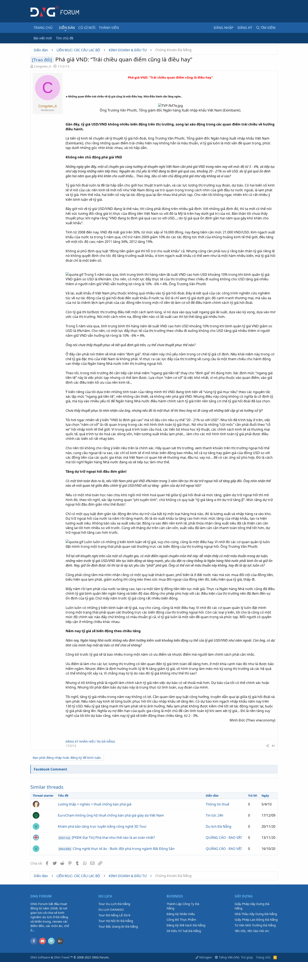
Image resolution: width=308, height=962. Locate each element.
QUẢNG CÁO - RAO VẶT (224, 837)
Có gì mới (86, 27)
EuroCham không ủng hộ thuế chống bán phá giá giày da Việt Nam (111, 815)
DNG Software (40, 957)
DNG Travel (62, 957)
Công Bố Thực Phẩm (181, 919)
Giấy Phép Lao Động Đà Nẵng (256, 919)
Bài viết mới (43, 38)
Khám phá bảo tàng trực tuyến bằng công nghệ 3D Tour (102, 826)
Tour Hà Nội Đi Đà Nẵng (115, 921)
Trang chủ (43, 27)
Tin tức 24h (214, 815)
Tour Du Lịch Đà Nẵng (114, 904)
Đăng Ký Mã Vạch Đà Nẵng (186, 925)
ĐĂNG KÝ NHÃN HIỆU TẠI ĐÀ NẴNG (90, 741)
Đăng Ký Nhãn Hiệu (181, 914)
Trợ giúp (247, 957)
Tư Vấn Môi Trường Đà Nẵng (255, 925)
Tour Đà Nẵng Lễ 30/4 (114, 915)
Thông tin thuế (217, 804)
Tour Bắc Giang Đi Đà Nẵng (118, 926)
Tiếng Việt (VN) (228, 957)
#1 (273, 746)
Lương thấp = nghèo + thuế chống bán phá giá (94, 804)
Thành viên (109, 27)
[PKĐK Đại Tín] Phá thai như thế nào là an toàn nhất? (107, 837)
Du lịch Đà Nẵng (218, 826)
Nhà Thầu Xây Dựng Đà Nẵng (256, 914)
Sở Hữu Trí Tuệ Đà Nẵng (184, 931)
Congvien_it (42, 66)
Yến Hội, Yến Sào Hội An (252, 931)
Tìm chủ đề (64, 38)
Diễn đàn (67, 27)
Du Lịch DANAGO (111, 909)
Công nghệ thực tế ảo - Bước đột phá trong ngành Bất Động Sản (117, 848)
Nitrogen (205, 957)
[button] (65, 30)
